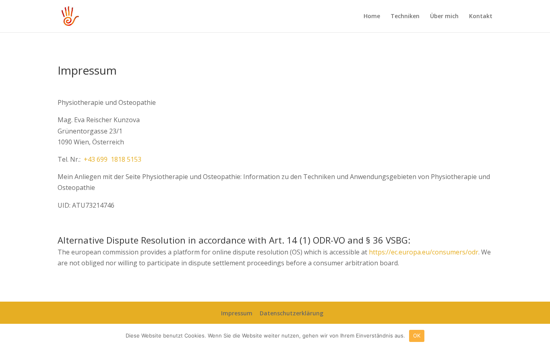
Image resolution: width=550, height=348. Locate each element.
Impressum (236, 313)
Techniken (405, 16)
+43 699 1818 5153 (112, 159)
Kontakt (480, 16)
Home (372, 16)
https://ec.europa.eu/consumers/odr (423, 252)
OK (417, 335)
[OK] (540, 336)
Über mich (444, 16)
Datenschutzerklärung (291, 313)
